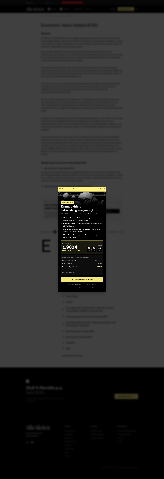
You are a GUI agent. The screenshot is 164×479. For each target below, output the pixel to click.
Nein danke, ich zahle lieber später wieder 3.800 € (82, 288)
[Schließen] (103, 193)
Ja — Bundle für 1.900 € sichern (82, 280)
